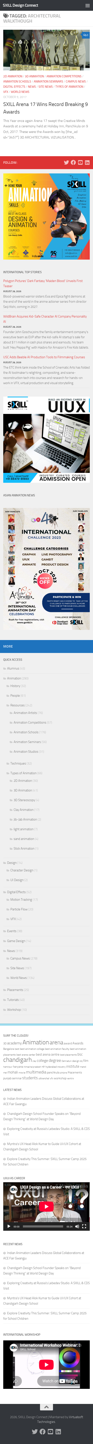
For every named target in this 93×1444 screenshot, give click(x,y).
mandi (83, 1066)
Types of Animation (69, 87)
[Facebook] (73, 162)
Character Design (21, 870)
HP (43, 1066)
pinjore (63, 1072)
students (30, 1077)
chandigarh (17, 1060)
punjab (7, 1078)
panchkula (53, 1072)
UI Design (17, 880)
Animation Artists (25, 713)
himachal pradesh (32, 1066)
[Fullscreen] (84, 1226)
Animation (14, 678)
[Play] (9, 1226)
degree (55, 1060)
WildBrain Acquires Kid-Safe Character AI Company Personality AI (45, 319)
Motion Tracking (21, 900)
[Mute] (77, 1226)
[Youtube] (80, 162)
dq (81, 1060)
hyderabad (51, 1066)
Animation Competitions (64, 76)
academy (14, 1043)
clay (34, 1060)
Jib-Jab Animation (25, 819)
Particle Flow (18, 909)
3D (4, 1043)
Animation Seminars (48, 81)
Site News (45, 87)
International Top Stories (22, 272)
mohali (13, 1072)
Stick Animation (24, 849)
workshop (60, 1078)
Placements (15, 990)
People (15, 696)
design (75, 1060)
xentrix (70, 1078)
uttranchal (43, 1078)
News (32, 87)
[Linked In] (87, 162)
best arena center (25, 1054)
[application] (46, 1206)
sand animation (24, 839)
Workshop (14, 1010)
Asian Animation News (19, 495)
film (85, 1061)
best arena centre (47, 1054)
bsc (80, 1054)
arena (56, 1042)
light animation (24, 829)
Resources (17, 705)
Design (12, 863)
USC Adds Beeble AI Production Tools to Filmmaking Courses (44, 357)
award (68, 1043)
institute (72, 1066)
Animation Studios (26, 752)
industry (61, 1066)
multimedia (36, 1072)
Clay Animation (24, 810)
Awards (77, 1043)
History (15, 686)
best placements (68, 1054)
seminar (17, 1078)
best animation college (32, 1048)
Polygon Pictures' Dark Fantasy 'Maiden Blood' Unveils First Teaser (43, 283)
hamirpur (7, 1066)
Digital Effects (14, 87)
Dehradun (67, 1061)
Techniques (18, 763)
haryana (18, 1066)
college (42, 1060)
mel (5, 1072)
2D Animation (12, 76)
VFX (5, 92)
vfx (51, 1078)
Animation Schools (17, 81)
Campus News (76, 81)
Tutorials (13, 1000)
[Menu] (87, 5)
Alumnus (13, 668)
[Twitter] (66, 162)
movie (22, 1072)
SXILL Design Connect (20, 5)
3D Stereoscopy (24, 800)
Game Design (16, 941)
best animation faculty (57, 1048)
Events (11, 931)
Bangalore (8, 1048)
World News (20, 92)
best (17, 1049)
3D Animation (34, 76)
